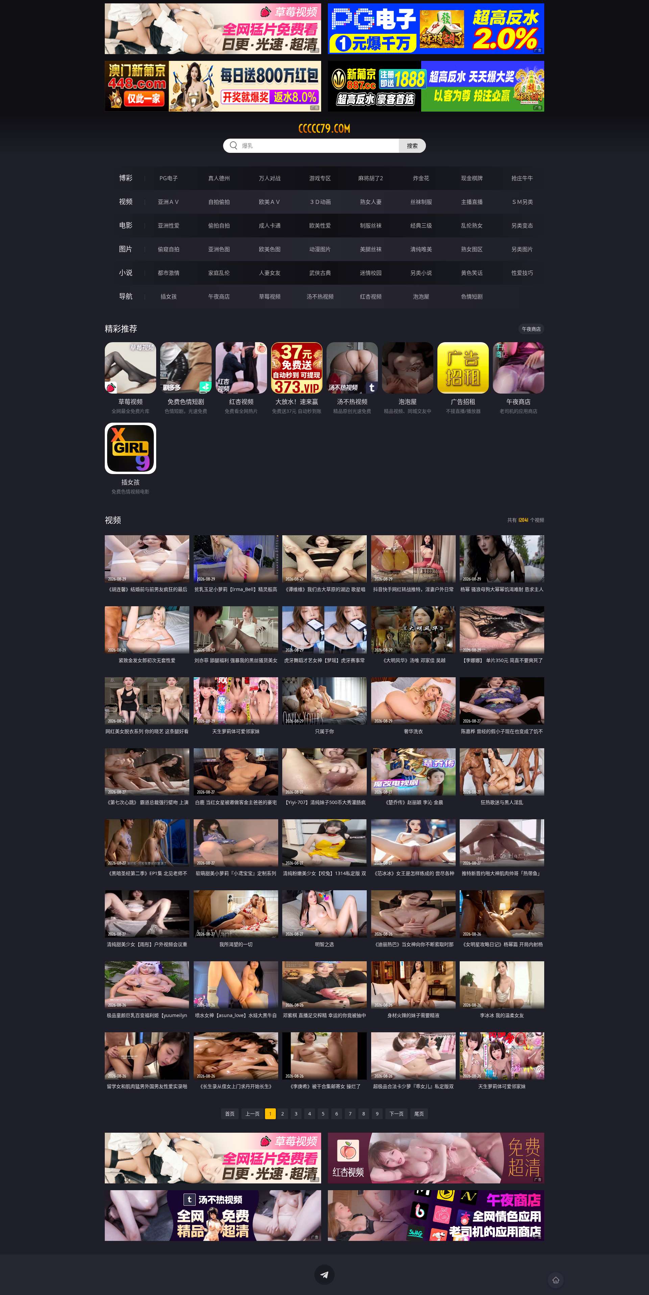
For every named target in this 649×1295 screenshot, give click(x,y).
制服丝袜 (371, 225)
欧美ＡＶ (270, 202)
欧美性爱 (320, 225)
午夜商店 (219, 296)
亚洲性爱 (168, 225)
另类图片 (522, 249)
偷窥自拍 (168, 249)
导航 (126, 296)
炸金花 (421, 178)
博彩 (126, 178)
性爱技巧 (522, 273)
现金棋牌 (472, 178)
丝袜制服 (421, 202)
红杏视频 (371, 296)
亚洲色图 (219, 249)
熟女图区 (472, 249)
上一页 (252, 1113)
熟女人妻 (371, 202)
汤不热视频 (320, 296)
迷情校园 (371, 273)
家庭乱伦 (219, 273)
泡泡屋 (421, 296)
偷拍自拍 (219, 225)
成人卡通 (270, 225)
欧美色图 (270, 249)
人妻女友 (270, 273)
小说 (126, 272)
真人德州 (219, 178)
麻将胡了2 (370, 178)
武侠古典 (320, 273)
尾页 (419, 1113)
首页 (230, 1113)
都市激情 (168, 273)
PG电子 (169, 178)
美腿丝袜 (371, 249)
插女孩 (169, 296)
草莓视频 (270, 296)
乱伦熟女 (472, 225)
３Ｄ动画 (320, 202)
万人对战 (270, 178)
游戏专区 (320, 178)
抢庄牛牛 (522, 178)
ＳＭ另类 (522, 202)
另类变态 (522, 225)
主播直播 (472, 202)
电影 (126, 225)
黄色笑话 (472, 273)
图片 (126, 249)
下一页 (396, 1113)
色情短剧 (472, 296)
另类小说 (421, 273)
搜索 (412, 145)
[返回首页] (556, 1280)
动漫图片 (320, 249)
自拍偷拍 (219, 202)
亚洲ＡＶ (168, 202)
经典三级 (421, 225)
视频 (126, 201)
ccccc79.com (324, 128)
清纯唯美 (421, 249)
